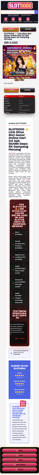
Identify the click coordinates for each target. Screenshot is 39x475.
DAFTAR (28, 29)
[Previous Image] (4, 62)
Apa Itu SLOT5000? (18, 233)
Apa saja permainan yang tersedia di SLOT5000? (20, 244)
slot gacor (26, 179)
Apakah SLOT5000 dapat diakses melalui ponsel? (20, 269)
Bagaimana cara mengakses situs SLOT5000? (20, 257)
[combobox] (18, 12)
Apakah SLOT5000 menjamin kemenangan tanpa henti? (19, 298)
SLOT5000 (12, 153)
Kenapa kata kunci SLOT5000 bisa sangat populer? (20, 283)
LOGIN (11, 29)
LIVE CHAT (20, 470)
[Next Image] (34, 62)
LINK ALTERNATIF (20, 465)
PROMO (21, 449)
